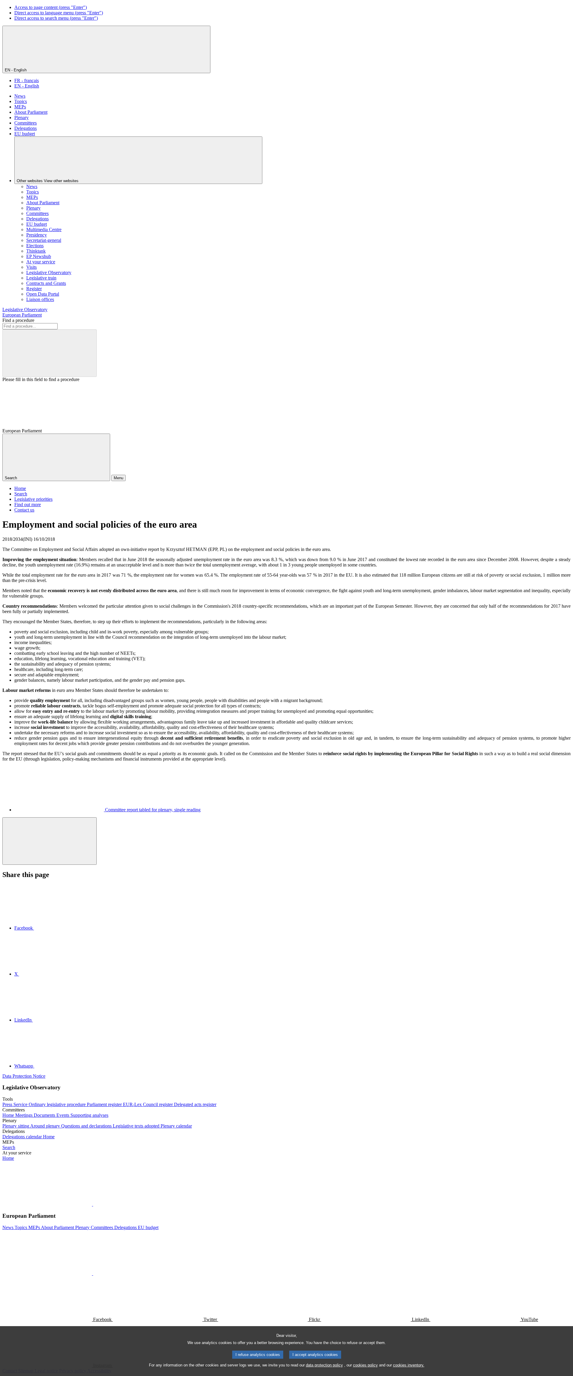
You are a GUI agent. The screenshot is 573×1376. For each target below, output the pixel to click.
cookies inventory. (408, 1365)
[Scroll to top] (49, 841)
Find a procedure (18, 320)
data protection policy (324, 1365)
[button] (92, 1204)
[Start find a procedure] (49, 353)
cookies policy (365, 1365)
